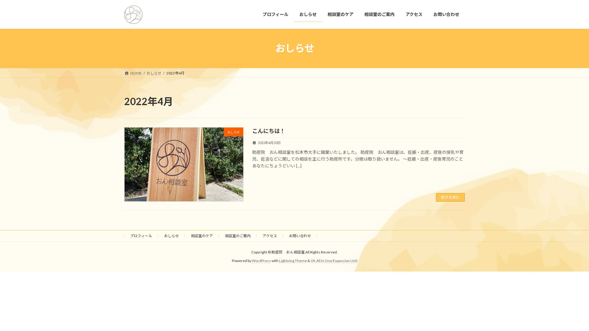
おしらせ (171, 236)
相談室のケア (202, 236)
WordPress (261, 261)
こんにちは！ (268, 130)
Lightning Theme (293, 261)
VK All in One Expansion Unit (334, 261)
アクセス (270, 236)
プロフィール (141, 236)
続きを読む (450, 197)
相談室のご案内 (238, 236)
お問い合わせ (300, 236)
